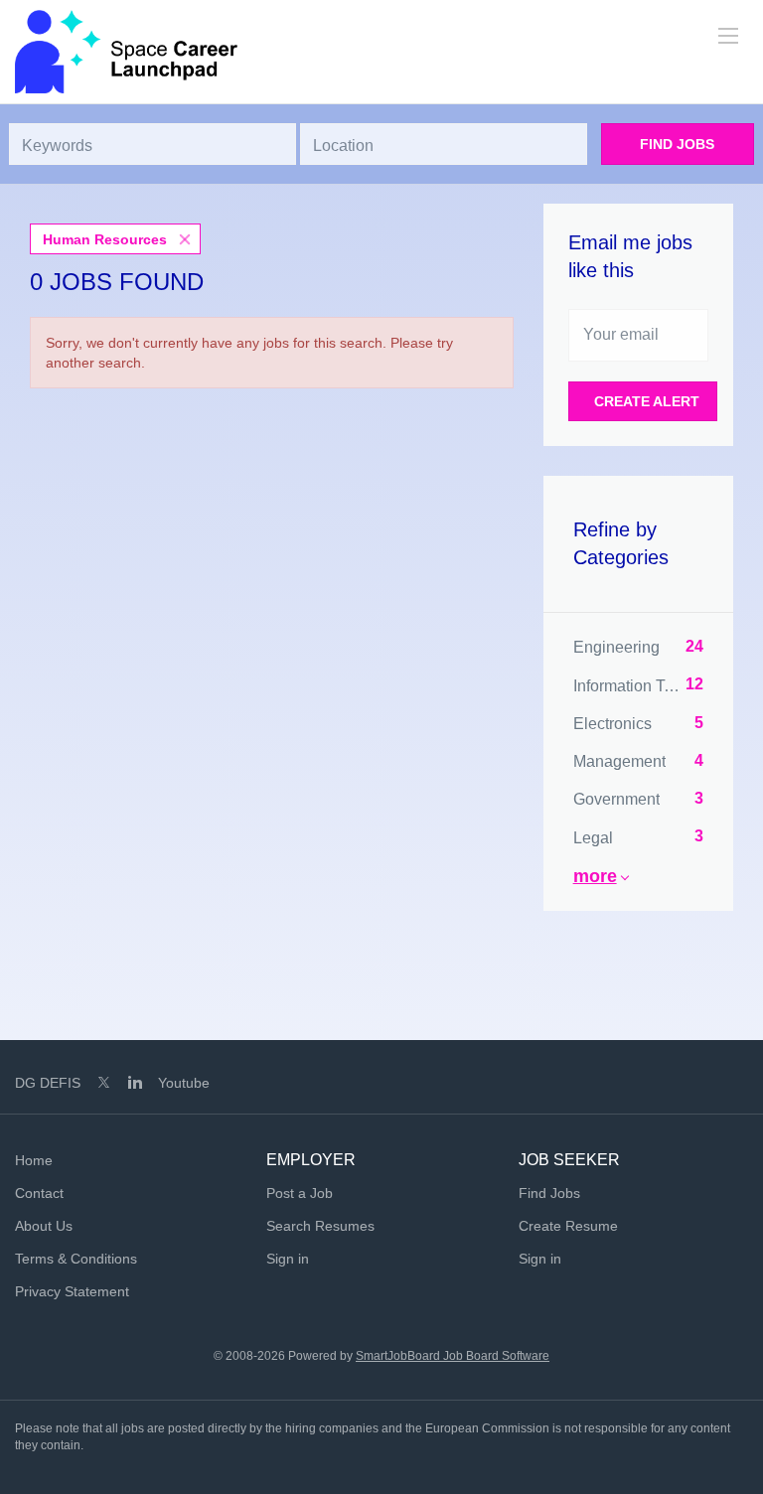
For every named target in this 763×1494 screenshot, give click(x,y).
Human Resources (105, 239)
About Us (44, 1226)
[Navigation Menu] (728, 36)
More (595, 876)
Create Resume (568, 1226)
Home (34, 1160)
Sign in (287, 1259)
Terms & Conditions (76, 1259)
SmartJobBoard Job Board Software (452, 1356)
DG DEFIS (47, 1083)
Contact (39, 1193)
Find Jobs (677, 144)
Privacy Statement (72, 1291)
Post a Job (299, 1193)
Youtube (184, 1083)
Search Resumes (320, 1226)
